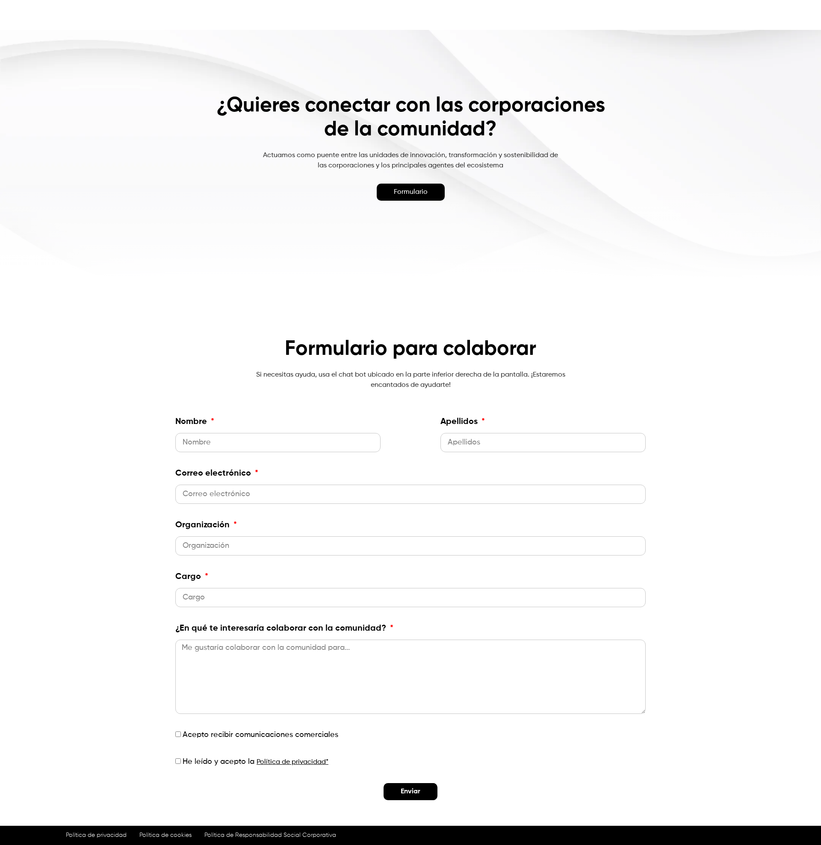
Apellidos (460, 422)
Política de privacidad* (292, 762)
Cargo (189, 577)
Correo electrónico (214, 473)
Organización (203, 525)
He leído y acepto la (255, 762)
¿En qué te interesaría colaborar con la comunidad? (281, 628)
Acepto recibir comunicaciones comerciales (260, 735)
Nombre (192, 422)
